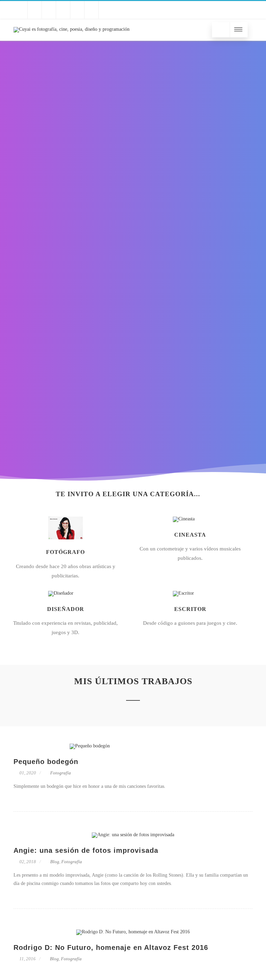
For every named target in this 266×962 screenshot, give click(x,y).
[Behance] (63, 10)
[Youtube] (35, 10)
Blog (54, 861)
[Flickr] (77, 10)
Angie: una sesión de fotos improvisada (86, 850)
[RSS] (106, 10)
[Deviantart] (91, 10)
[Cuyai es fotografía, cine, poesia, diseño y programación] (72, 29)
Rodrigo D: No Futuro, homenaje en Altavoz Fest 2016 (111, 947)
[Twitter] (20, 10)
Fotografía (60, 772)
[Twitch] (49, 10)
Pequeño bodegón (46, 761)
